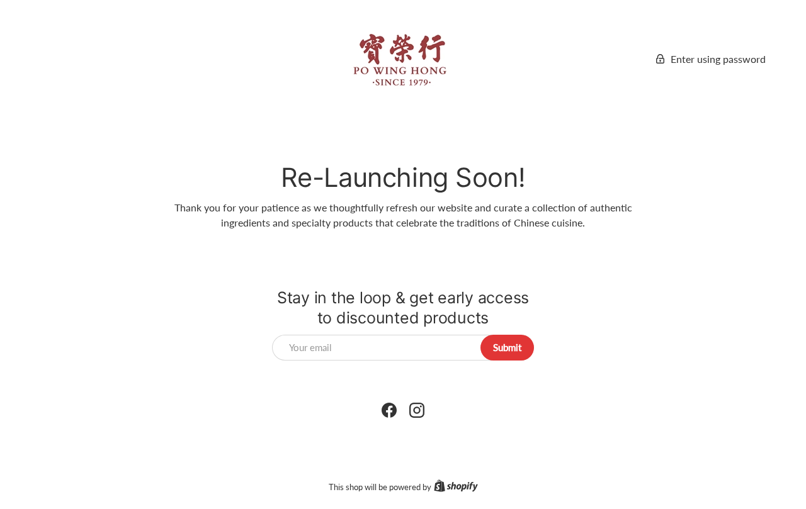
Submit (507, 347)
